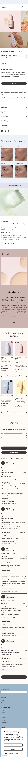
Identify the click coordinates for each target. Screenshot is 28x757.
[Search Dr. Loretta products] (17, 7)
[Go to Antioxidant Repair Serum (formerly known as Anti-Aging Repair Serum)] (21, 348)
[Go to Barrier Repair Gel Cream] (7, 387)
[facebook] (2, 131)
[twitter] (5, 131)
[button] (7, 69)
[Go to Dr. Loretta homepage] (4, 7)
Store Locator (4, 715)
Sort (12, 458)
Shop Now (7, 375)
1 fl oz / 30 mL (5, 63)
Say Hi (2, 700)
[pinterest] (8, 131)
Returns (3, 717)
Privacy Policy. (8, 741)
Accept (13, 745)
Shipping (3, 710)
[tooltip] (8, 501)
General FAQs (4, 722)
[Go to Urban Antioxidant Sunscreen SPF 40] (21, 387)
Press (2, 703)
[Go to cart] (22, 7)
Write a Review (16, 453)
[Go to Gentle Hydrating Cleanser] (7, 348)
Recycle (3, 712)
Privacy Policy (4, 720)
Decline (13, 749)
